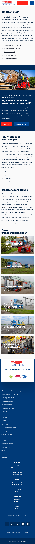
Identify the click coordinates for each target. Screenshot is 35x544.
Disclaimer (25, 532)
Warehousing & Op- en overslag (11, 391)
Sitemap (4, 457)
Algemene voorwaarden (8, 454)
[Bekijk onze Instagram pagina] (17, 524)
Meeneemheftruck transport (13, 45)
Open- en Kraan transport (12, 48)
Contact (3, 450)
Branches (4, 411)
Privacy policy (10, 532)
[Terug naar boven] (32, 541)
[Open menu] (32, 3)
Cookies (18, 532)
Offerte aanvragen (7, 443)
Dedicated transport (10, 58)
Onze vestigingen (6, 434)
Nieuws (3, 440)
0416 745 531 (17, 489)
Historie (3, 420)
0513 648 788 (17, 472)
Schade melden (6, 447)
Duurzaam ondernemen (8, 427)
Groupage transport (7, 398)
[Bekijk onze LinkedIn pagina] (12, 524)
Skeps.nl (25, 541)
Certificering (5, 424)
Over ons (4, 417)
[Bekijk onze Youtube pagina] (23, 524)
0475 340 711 (17, 506)
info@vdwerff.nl (17, 475)
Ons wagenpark (6, 431)
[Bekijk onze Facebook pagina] (7, 524)
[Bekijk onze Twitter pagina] (28, 524)
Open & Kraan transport (8, 408)
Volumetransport (9, 52)
